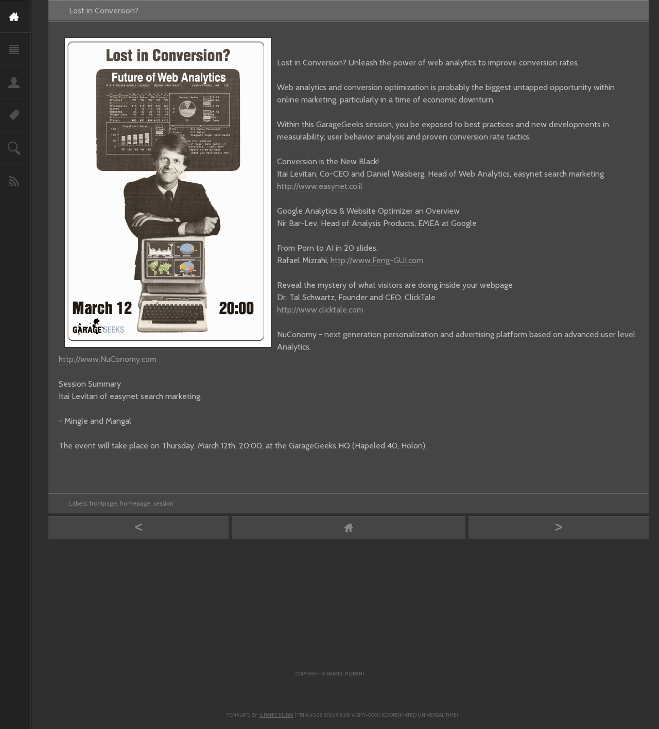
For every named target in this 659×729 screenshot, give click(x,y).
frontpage (103, 503)
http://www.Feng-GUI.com (377, 260)
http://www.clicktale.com (320, 310)
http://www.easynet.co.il (319, 186)
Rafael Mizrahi (345, 673)
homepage (135, 503)
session (163, 503)
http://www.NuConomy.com (108, 359)
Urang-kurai (276, 715)
